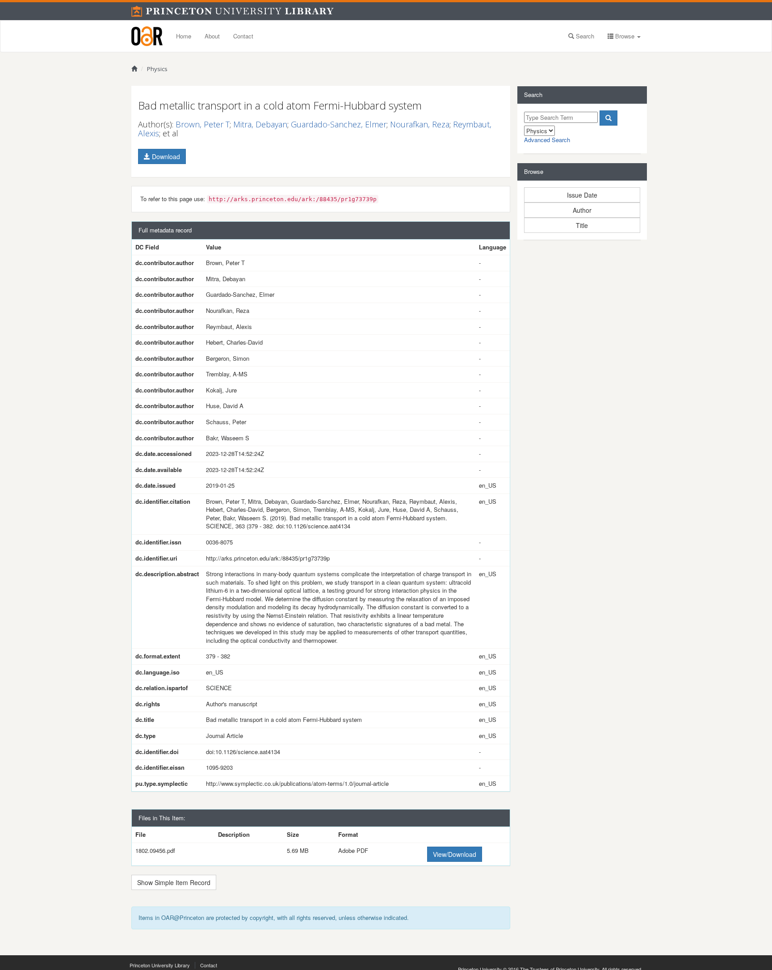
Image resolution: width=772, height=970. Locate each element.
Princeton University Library (160, 965)
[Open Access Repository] (147, 36)
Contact (243, 36)
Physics (157, 69)
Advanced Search (547, 139)
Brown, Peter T (203, 124)
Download (165, 156)
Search (584, 36)
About (212, 36)
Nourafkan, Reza (419, 124)
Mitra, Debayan (260, 124)
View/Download (454, 854)
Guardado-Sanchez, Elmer (338, 124)
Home (183, 36)
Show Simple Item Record (173, 882)
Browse (624, 36)
